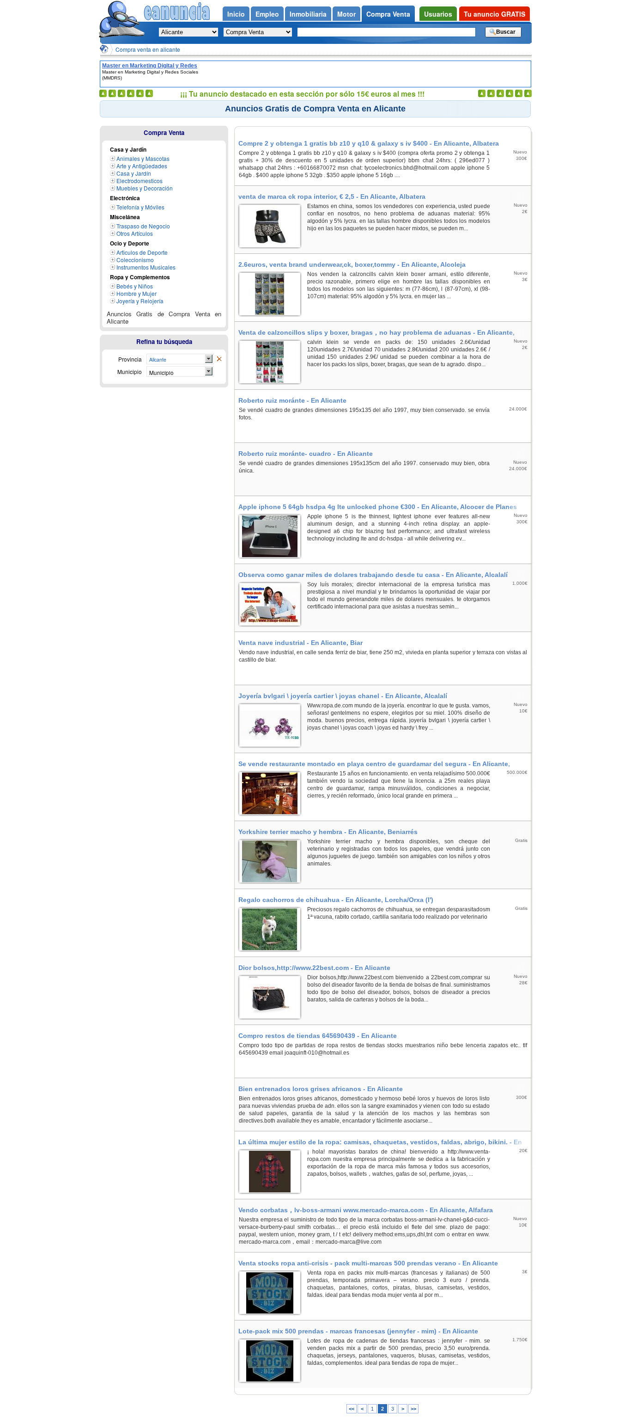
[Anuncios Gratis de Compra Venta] (219, 359)
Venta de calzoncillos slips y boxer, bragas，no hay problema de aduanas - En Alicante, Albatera (376, 332)
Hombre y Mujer (136, 293)
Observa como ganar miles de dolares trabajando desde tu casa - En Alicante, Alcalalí (373, 574)
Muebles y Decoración (144, 188)
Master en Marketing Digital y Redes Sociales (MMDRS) (149, 65)
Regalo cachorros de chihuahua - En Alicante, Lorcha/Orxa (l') (335, 899)
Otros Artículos (134, 233)
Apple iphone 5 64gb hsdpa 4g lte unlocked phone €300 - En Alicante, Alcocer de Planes (377, 506)
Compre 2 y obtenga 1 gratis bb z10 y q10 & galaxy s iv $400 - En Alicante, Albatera (368, 143)
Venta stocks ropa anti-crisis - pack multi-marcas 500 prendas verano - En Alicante (368, 1263)
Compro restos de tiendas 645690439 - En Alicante (317, 1035)
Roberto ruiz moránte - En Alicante (292, 400)
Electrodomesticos (139, 180)
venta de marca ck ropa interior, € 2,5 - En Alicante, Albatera (331, 196)
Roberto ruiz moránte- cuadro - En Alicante (305, 453)
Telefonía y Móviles (140, 207)
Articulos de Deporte (142, 252)
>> (413, 1409)
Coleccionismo (135, 260)
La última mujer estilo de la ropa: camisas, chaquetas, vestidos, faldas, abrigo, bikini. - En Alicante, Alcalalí (380, 1142)
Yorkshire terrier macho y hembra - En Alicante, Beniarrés (328, 831)
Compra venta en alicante (147, 49)
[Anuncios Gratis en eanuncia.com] (104, 49)
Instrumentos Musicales (146, 267)
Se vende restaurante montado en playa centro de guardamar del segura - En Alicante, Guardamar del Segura (374, 763)
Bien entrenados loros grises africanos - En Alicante (320, 1089)
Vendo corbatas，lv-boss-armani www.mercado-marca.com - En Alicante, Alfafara (365, 1210)
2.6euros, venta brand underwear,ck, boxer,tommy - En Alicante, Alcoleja (352, 264)
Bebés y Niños (134, 286)
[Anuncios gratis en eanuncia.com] (121, 20)
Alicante (157, 359)
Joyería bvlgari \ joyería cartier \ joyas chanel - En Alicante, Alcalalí (342, 696)
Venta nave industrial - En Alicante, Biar (300, 642)
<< (351, 1409)
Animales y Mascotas (143, 158)
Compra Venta (164, 132)
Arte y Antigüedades (141, 166)
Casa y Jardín (133, 173)
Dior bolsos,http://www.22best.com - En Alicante (314, 967)
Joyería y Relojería (140, 301)
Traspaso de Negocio (143, 226)
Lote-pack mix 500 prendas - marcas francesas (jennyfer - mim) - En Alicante (358, 1331)
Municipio (161, 372)
